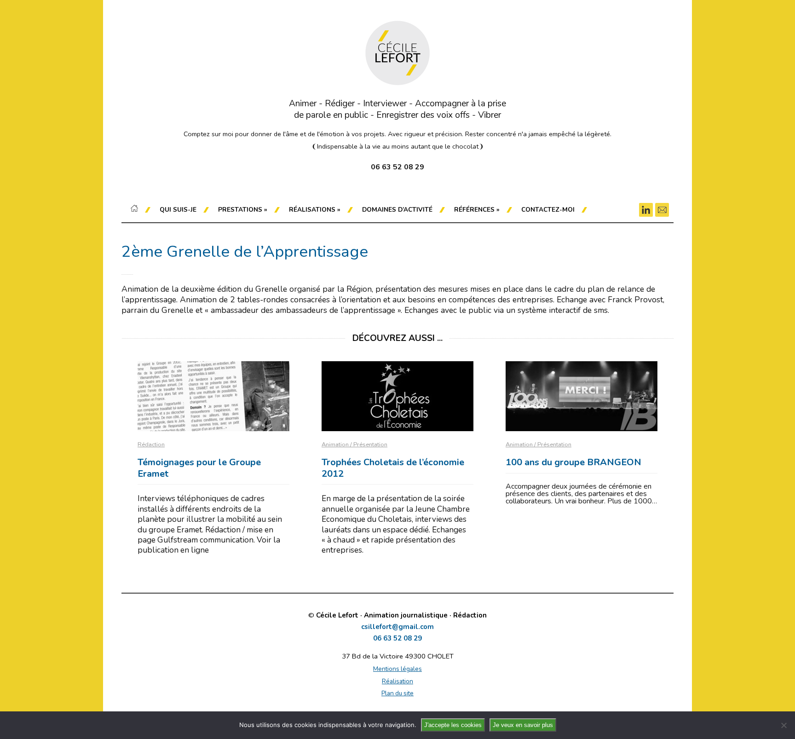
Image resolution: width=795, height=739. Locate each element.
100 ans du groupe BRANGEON (573, 462)
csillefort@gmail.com (397, 627)
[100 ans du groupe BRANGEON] (581, 396)
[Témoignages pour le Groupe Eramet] (213, 396)
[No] (783, 725)
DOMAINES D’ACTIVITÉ (397, 209)
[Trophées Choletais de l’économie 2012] (397, 396)
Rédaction (151, 444)
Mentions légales (397, 668)
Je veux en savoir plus (523, 725)
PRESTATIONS (242, 209)
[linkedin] (646, 210)
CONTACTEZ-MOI (548, 209)
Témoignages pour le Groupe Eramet (199, 468)
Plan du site (397, 693)
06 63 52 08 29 (397, 638)
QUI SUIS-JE (178, 209)
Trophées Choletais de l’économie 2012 (393, 468)
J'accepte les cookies (453, 725)
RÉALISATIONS (314, 209)
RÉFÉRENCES (477, 209)
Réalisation (397, 681)
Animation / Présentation (354, 444)
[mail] (662, 210)
